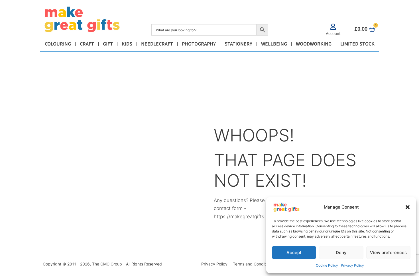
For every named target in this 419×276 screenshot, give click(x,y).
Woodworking (313, 44)
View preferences (388, 252)
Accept (294, 252)
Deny (341, 252)
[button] (407, 207)
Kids (127, 44)
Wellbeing (274, 44)
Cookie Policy (327, 265)
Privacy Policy (352, 265)
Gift (108, 44)
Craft (87, 44)
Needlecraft (157, 44)
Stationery (238, 44)
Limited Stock (357, 44)
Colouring (58, 44)
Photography (199, 44)
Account (333, 33)
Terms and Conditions (253, 263)
